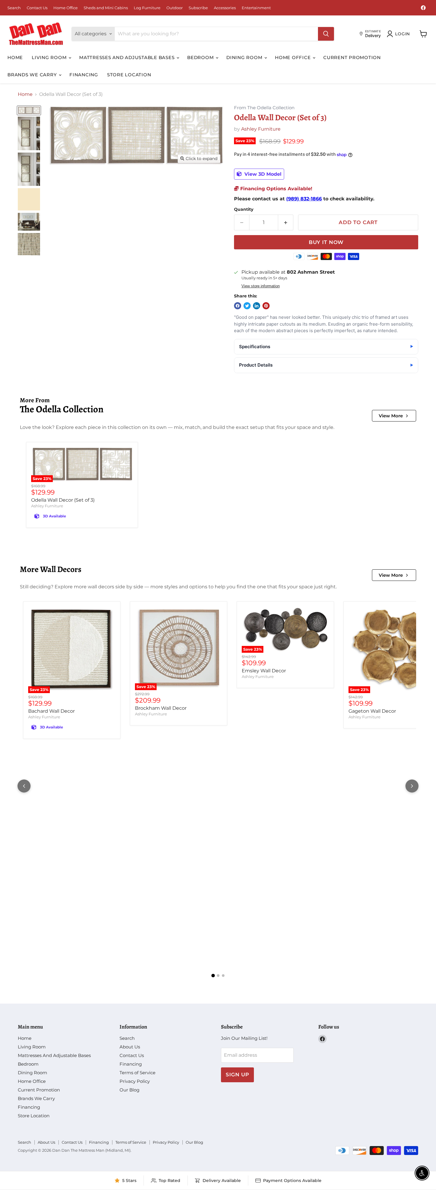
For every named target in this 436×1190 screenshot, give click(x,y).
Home (15, 57)
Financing (83, 74)
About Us (130, 1047)
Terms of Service (137, 1072)
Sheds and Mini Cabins (106, 8)
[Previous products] (24, 786)
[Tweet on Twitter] (247, 305)
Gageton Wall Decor (372, 711)
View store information (260, 286)
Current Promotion (352, 57)
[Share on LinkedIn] (256, 305)
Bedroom (201, 57)
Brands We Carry (32, 74)
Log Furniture (147, 8)
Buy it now (326, 242)
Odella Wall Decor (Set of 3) (63, 500)
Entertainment (256, 8)
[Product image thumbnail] (29, 133)
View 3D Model (262, 174)
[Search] (326, 34)
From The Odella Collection (264, 107)
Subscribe (198, 8)
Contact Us (37, 8)
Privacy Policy (135, 1081)
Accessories (225, 8)
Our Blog (129, 1090)
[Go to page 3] (223, 975)
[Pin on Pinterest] (266, 305)
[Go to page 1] (213, 975)
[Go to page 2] (218, 975)
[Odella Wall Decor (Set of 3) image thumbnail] (29, 110)
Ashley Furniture (261, 129)
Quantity (243, 209)
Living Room (50, 57)
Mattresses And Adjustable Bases (127, 57)
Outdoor (174, 8)
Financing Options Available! (275, 188)
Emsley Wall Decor (264, 671)
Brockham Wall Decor (161, 708)
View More (391, 416)
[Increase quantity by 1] (285, 223)
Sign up (237, 1075)
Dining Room (245, 57)
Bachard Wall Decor (51, 711)
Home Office (65, 8)
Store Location (129, 74)
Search (14, 8)
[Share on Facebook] (237, 305)
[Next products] (412, 786)
